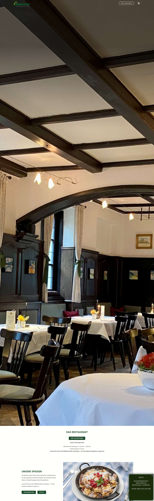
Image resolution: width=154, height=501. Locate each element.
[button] (138, 3)
